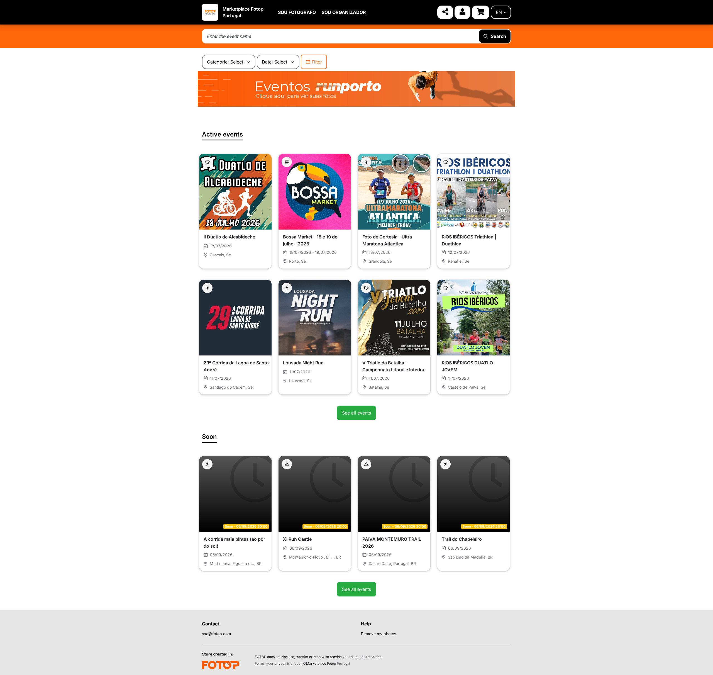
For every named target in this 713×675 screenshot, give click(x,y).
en (499, 12)
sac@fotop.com (216, 633)
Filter (317, 62)
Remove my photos (378, 633)
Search (498, 36)
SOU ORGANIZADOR (344, 12)
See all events (356, 413)
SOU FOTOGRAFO (297, 12)
